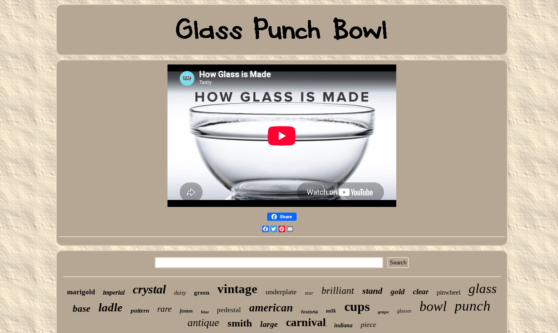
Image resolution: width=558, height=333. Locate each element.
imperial (114, 292)
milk (331, 311)
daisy (180, 293)
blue (205, 312)
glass (483, 288)
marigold (81, 292)
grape (383, 311)
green (201, 292)
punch (473, 306)
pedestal (229, 310)
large (269, 324)
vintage (237, 289)
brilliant (337, 290)
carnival (306, 322)
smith (240, 323)
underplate (281, 292)
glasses (404, 311)
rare (164, 309)
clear (421, 291)
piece (368, 324)
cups (357, 306)
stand (372, 291)
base (81, 309)
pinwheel (448, 292)
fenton (186, 311)
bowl (433, 306)
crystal (149, 289)
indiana (343, 325)
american (271, 308)
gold (398, 291)
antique (203, 323)
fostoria (309, 311)
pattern (140, 310)
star (309, 293)
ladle (110, 307)
